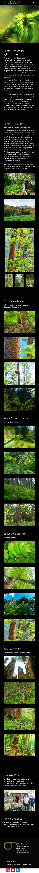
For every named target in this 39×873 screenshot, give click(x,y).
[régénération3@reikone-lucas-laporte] (19, 195)
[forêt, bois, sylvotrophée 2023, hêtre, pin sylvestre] (19, 589)
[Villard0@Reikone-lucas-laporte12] (19, 221)
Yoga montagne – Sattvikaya (13, 826)
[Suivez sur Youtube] (13, 870)
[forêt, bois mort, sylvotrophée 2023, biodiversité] (19, 730)
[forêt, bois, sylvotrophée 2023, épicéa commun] (19, 384)
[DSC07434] (19, 525)
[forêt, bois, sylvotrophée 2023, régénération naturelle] (19, 410)
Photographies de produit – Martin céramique (19, 824)
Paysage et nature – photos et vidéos (16, 822)
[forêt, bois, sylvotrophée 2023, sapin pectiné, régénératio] (19, 474)
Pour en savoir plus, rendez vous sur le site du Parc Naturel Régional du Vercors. (18, 784)
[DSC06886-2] (19, 678)
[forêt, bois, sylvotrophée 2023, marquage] (19, 756)
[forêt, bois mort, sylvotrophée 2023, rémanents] (19, 704)
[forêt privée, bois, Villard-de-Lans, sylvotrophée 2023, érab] (19, 641)
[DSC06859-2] (19, 448)
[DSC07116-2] (19, 333)
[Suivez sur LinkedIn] (18, 870)
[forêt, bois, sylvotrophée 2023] (19, 359)
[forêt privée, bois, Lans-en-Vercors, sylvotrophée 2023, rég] (19, 500)
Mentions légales (11, 861)
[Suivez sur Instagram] (8, 870)
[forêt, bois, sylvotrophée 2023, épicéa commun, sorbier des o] (19, 563)
